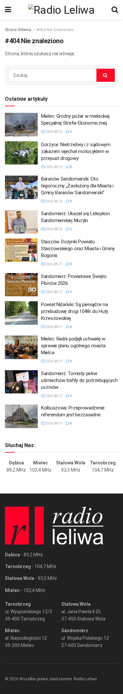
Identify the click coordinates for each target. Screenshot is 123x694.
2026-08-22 (53, 131)
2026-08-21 (53, 264)
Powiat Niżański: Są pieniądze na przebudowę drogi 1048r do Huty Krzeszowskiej (74, 311)
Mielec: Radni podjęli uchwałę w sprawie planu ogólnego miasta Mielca (73, 346)
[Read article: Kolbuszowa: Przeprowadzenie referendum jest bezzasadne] (21, 416)
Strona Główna (18, 29)
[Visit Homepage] (61, 9)
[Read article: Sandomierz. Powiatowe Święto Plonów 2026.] (21, 285)
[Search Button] (115, 10)
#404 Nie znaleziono (55, 29)
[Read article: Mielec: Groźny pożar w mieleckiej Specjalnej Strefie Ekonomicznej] (21, 124)
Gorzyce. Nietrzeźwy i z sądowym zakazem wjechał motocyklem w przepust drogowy (76, 151)
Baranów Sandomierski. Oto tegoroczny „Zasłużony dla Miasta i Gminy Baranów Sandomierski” (77, 186)
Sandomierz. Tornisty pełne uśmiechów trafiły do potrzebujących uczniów (79, 380)
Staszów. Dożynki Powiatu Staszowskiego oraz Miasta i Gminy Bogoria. (78, 248)
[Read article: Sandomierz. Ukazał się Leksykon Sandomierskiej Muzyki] (21, 222)
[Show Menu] (8, 10)
